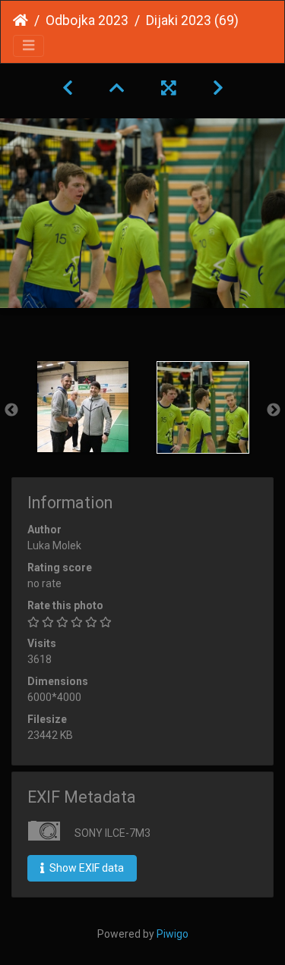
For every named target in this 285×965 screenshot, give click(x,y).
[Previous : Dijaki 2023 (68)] (67, 88)
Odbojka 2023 (87, 20)
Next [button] (273, 410)
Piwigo (172, 934)
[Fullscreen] (169, 88)
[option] (83, 406)
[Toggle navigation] (28, 46)
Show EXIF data (85, 868)
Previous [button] (11, 410)
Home (20, 20)
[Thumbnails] (117, 88)
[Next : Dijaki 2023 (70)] (218, 88)
